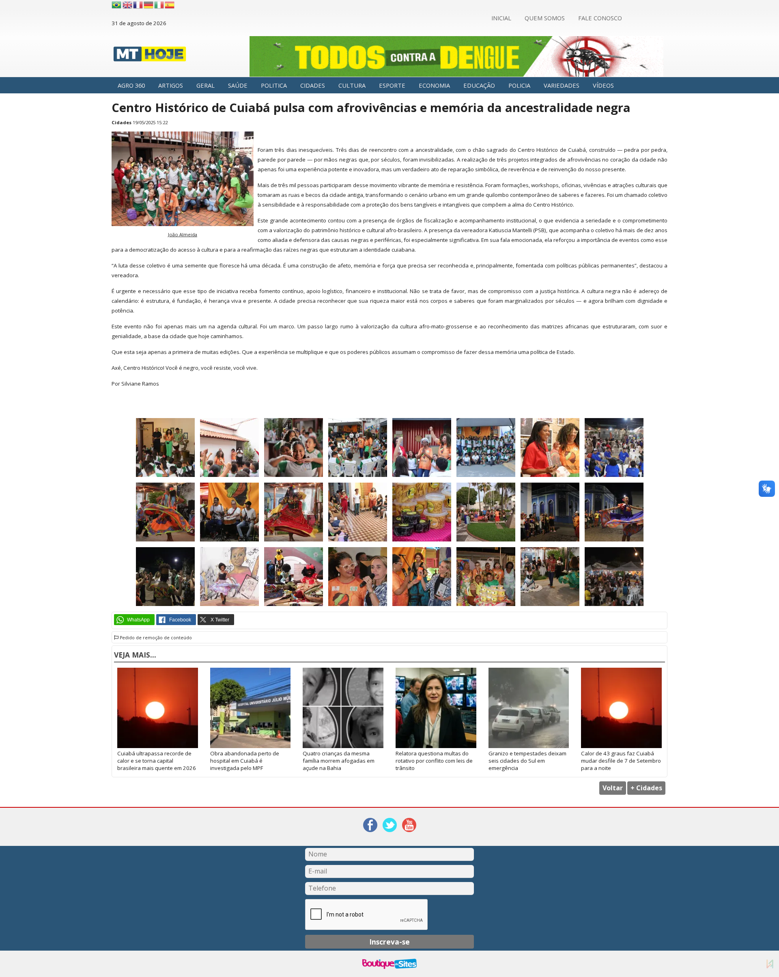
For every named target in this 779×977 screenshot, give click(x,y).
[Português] (116, 5)
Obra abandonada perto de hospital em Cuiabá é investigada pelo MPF (244, 761)
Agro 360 (131, 85)
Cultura (352, 85)
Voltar (613, 787)
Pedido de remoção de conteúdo (155, 638)
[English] (128, 5)
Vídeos (603, 85)
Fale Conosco (600, 18)
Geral (205, 85)
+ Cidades (646, 787)
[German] (149, 5)
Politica (274, 85)
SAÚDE (237, 85)
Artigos (170, 85)
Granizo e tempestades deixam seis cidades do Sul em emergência (527, 761)
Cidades (312, 85)
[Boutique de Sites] (389, 964)
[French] (138, 5)
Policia (519, 85)
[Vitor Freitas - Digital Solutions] (770, 964)
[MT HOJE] (150, 56)
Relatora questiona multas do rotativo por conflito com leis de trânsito (434, 761)
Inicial (501, 18)
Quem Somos (545, 18)
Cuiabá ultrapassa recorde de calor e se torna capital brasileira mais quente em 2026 (156, 761)
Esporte (392, 85)
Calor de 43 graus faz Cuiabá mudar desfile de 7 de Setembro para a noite (621, 761)
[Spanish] (170, 5)
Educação (479, 85)
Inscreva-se (389, 942)
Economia (434, 85)
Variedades (561, 85)
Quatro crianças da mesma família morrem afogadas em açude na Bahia (338, 761)
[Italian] (159, 5)
